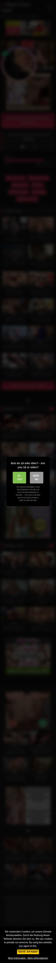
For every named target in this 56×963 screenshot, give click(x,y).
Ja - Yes (19, 477)
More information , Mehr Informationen (28, 958)
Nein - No (36, 477)
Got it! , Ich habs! (28, 951)
